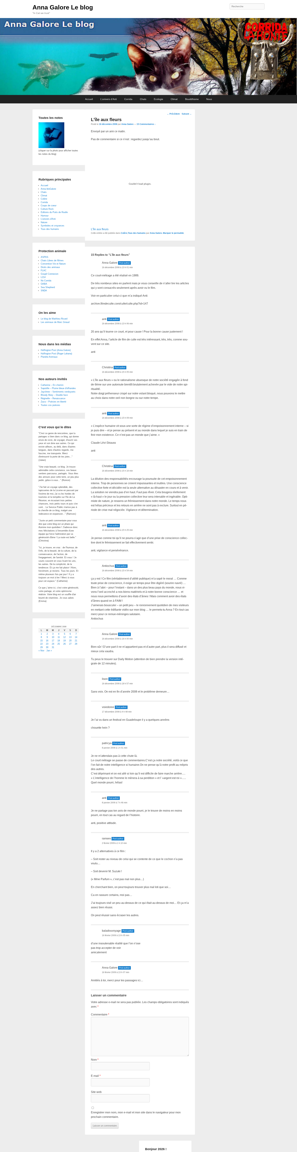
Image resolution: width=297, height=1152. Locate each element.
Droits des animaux (50, 267)
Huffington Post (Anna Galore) (56, 350)
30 (47, 647)
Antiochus (108, 565)
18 (58, 640)
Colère (124, 233)
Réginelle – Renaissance (53, 398)
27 (70, 644)
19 (64, 640)
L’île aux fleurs (99, 229)
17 (53, 640)
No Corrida (46, 280)
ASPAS (44, 257)
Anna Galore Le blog (62, 7)
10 (53, 637)
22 (41, 644)
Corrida (128, 99)
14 (76, 637)
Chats (143, 99)
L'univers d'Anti (48, 219)
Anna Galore (127, 124)
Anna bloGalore (48, 189)
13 (70, 637)
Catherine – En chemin (52, 385)
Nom (94, 1059)
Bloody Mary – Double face (54, 395)
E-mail (96, 1075)
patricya (107, 743)
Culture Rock (47, 209)
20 (70, 640)
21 (76, 640)
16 (47, 640)
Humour (44, 215)
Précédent (173, 114)
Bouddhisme (192, 99)
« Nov (41, 650)
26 (64, 644)
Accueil (89, 99)
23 (47, 644)
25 (58, 644)
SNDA (44, 290)
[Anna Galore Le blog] (148, 56)
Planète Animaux (49, 357)
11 (59, 637)
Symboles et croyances (52, 225)
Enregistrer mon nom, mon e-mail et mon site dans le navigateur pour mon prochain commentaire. (136, 1114)
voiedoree (108, 707)
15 (41, 640)
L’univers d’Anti (108, 99)
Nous (209, 99)
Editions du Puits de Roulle (54, 212)
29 (41, 647)
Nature (44, 222)
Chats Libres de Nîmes (52, 260)
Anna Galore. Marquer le (162, 233)
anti (104, 319)
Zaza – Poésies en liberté (53, 401)
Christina (107, 367)
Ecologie (158, 99)
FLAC (43, 270)
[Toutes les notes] (51, 147)
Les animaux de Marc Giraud (55, 322)
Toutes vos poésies (50, 405)
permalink (179, 233)
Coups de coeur (48, 205)
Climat (174, 99)
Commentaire (100, 1014)
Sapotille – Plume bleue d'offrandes (58, 388)
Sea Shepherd (48, 287)
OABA (44, 284)
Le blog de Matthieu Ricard (54, 318)
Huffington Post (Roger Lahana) (56, 353)
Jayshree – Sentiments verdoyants (58, 391)
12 (64, 637)
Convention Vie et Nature (53, 263)
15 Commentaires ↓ (146, 124)
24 (53, 644)
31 (53, 647)
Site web (96, 1092)
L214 (43, 277)
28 (76, 644)
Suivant (187, 114)
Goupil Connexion (49, 274)
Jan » (49, 650)
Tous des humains (137, 233)
